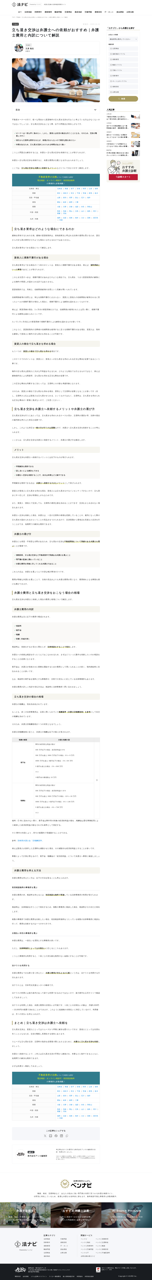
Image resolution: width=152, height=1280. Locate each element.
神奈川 (65, 193)
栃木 (96, 193)
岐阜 (65, 202)
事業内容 (18, 1276)
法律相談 (28, 12)
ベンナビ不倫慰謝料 (103, 1253)
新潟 (65, 197)
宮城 (78, 188)
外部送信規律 (89, 1276)
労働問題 (88, 12)
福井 (89, 197)
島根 (65, 211)
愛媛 (59, 213)
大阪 (59, 207)
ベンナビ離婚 (100, 1246)
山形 (90, 188)
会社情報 (26, 1276)
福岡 (59, 218)
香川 (95, 211)
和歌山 (89, 207)
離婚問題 (58, 12)
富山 (77, 197)
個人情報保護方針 (69, 1276)
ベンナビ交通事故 (102, 1242)
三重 (77, 202)
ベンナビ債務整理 (102, 1239)
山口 (83, 211)
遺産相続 (78, 12)
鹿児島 (95, 218)
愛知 (59, 202)
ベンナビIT (85, 1253)
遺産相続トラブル (118, 54)
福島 (96, 188)
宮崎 (89, 218)
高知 (65, 213)
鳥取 (59, 211)
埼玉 (72, 193)
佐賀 (65, 218)
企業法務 (130, 12)
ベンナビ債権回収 (102, 1249)
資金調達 (120, 12)
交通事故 (68, 12)
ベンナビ (84, 1239)
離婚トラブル (117, 65)
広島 (77, 211)
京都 (71, 207)
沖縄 (61, 220)
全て (20, 12)
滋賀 (77, 207)
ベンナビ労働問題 (87, 1249)
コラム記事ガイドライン (88, 1157)
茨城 (84, 193)
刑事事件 (38, 12)
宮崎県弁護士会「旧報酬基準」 (31, 841)
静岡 (71, 202)
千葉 (78, 193)
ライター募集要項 (55, 1276)
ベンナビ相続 (85, 1242)
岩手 (72, 188)
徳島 (89, 211)
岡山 (71, 211)
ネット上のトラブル (119, 81)
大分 (83, 218)
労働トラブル (117, 70)
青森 (66, 188)
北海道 (59, 188)
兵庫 (65, 207)
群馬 (90, 193)
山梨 (59, 197)
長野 (71, 197)
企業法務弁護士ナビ (88, 1256)
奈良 (83, 207)
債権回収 (98, 12)
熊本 (77, 218)
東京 (59, 193)
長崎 (71, 218)
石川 (83, 197)
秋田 (84, 188)
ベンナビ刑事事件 (87, 1246)
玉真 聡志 (29, 48)
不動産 (15, 24)
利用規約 (80, 1276)
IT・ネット (109, 12)
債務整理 (48, 12)
